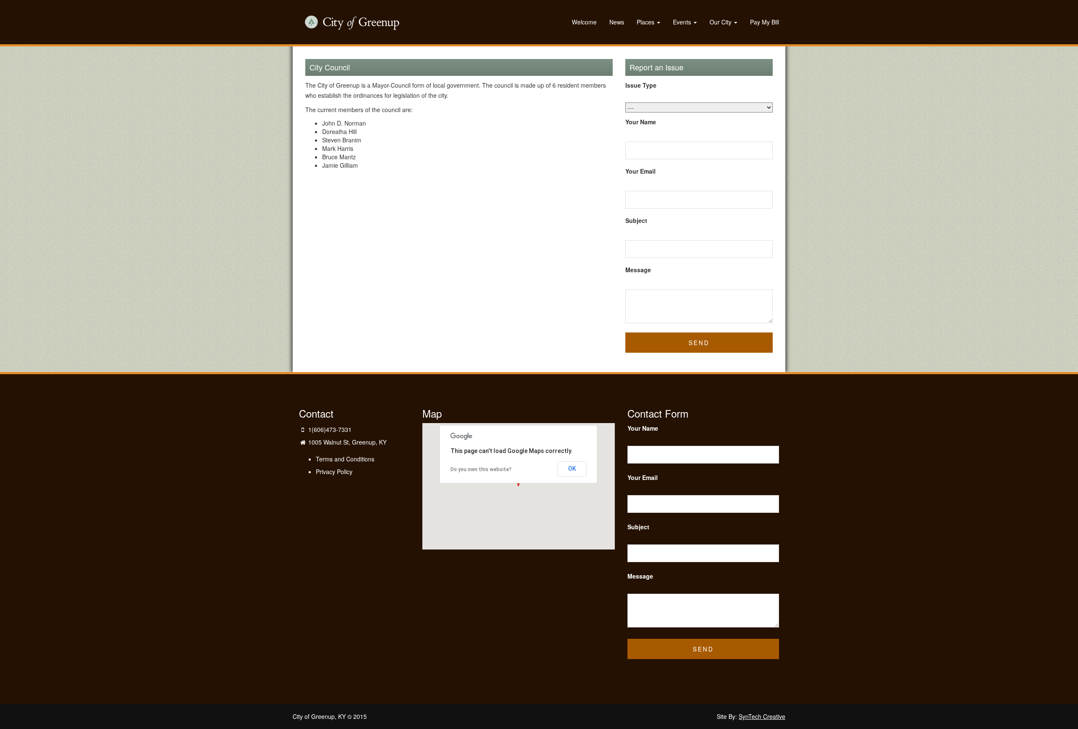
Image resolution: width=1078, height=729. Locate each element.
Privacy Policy (334, 471)
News (616, 22)
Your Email (640, 171)
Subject (636, 220)
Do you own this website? (481, 469)
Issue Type (640, 85)
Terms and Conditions (345, 459)
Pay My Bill (764, 22)
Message (638, 269)
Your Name (640, 122)
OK (572, 468)
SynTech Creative (762, 716)
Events (683, 22)
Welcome (584, 22)
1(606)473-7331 (330, 429)
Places (646, 22)
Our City (721, 22)
